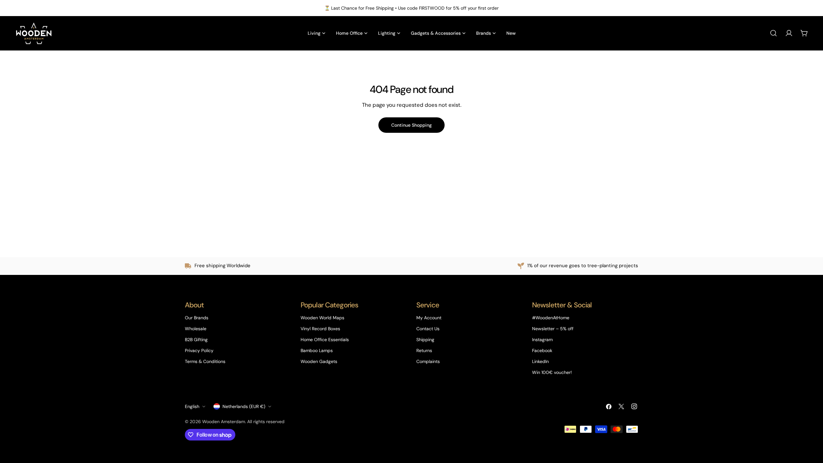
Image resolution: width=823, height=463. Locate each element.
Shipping (425, 339)
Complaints (428, 361)
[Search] (773, 33)
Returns (424, 350)
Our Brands (196, 318)
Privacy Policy (199, 350)
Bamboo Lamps (317, 350)
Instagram (542, 339)
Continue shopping (411, 125)
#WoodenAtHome (550, 318)
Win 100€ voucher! (552, 372)
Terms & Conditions (205, 361)
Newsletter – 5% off (553, 328)
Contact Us (427, 328)
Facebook (542, 350)
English (192, 406)
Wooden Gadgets (319, 361)
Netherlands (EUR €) (243, 406)
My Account (428, 318)
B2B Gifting (196, 339)
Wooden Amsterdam (223, 421)
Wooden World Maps (322, 318)
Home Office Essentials (325, 339)
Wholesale (195, 328)
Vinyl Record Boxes (320, 328)
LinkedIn (540, 361)
